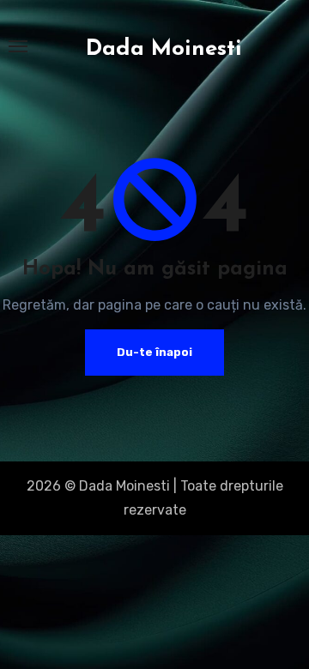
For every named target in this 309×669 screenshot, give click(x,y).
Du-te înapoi (154, 352)
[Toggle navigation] (18, 46)
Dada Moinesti (164, 49)
